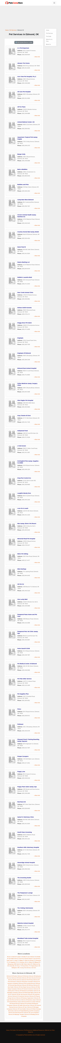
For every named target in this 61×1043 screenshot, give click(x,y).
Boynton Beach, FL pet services (32, 958)
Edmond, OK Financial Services (16, 1012)
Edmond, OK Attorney (23, 976)
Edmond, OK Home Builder (19, 1009)
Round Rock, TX (26, 966)
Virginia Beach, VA (35, 966)
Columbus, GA (23, 962)
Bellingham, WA (15, 967)
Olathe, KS (31, 962)
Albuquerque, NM (12, 964)
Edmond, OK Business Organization (25, 998)
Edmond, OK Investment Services (21, 996)
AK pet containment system (14, 956)
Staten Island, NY (28, 964)
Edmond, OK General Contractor (25, 989)
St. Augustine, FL (13, 962)
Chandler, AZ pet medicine (28, 956)
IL (27, 962)
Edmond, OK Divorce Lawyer (28, 1001)
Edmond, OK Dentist (16, 978)
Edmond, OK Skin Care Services (19, 994)
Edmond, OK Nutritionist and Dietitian (24, 990)
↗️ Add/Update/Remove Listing (23, 42)
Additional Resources (38, 1030)
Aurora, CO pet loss (19, 958)
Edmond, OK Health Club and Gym (21, 1005)
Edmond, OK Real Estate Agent (26, 992)
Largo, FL (16, 960)
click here (33, 967)
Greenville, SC (13, 966)
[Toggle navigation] (54, 2)
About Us (48, 44)
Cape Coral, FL (10, 960)
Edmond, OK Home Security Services (31, 978)
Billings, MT (37, 962)
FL (18, 962)
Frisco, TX (19, 966)
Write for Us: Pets (49, 1030)
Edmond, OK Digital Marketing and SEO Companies (27, 1010)
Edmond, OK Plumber (12, 976)
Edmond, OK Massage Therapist (16, 1014)
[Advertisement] (30, 17)
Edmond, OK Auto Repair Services (22, 987)
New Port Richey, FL (30, 960)
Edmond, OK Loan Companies (31, 1012)
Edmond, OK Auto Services (14, 979)
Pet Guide (48, 36)
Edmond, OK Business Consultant (25, 981)
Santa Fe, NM (20, 964)
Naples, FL (22, 960)
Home (6, 30)
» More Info (37, 56)
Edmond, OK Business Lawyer (28, 1000)
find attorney (27, 967)
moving (22, 967)
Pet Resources (28, 1030)
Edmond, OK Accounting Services (27, 983)
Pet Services (13, 30)
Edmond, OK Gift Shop (27, 979)
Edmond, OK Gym (22, 1007)
